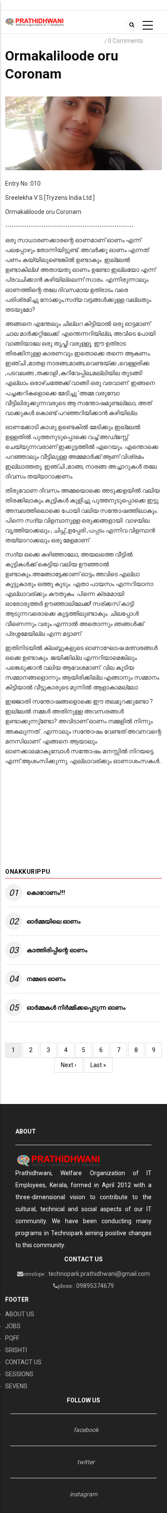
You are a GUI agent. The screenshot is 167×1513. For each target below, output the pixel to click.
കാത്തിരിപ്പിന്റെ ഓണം (57, 950)
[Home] (34, 21)
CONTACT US (23, 1362)
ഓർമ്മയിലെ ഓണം (54, 921)
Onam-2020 (23, 41)
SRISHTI (16, 1350)
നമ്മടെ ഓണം (46, 978)
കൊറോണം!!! (46, 892)
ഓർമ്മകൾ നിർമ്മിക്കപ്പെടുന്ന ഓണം (76, 1007)
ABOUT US (19, 1314)
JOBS (13, 1326)
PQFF (12, 1338)
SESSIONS (19, 1374)
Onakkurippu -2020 (73, 41)
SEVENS (16, 1386)
